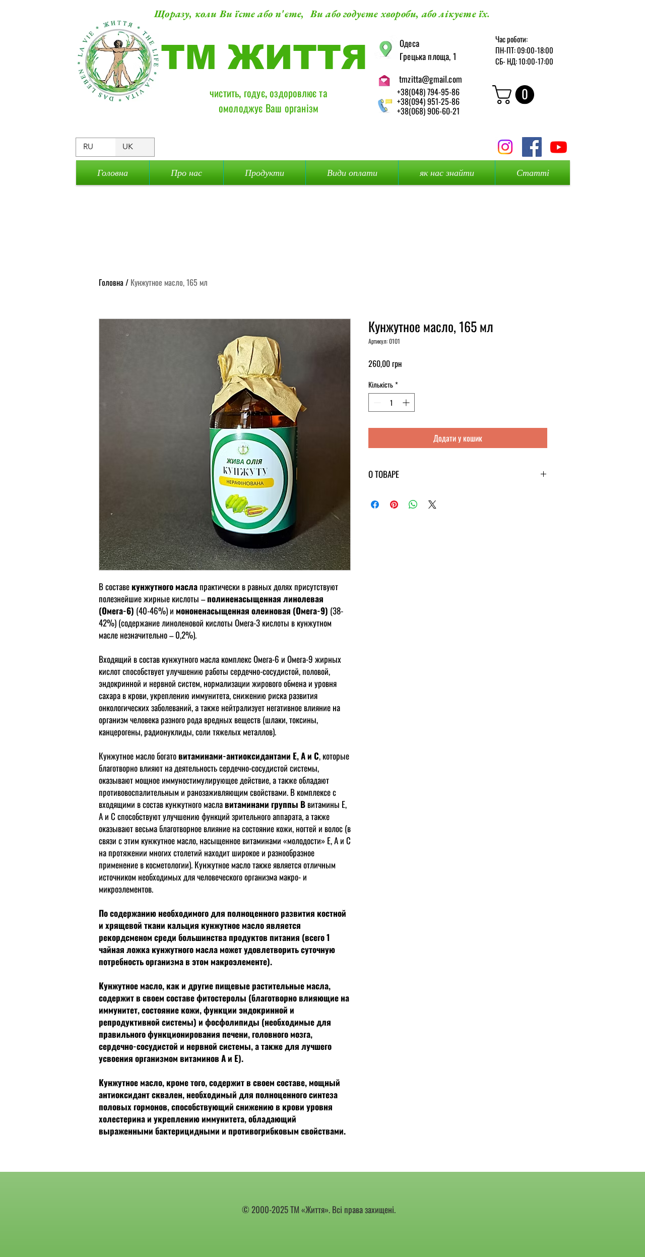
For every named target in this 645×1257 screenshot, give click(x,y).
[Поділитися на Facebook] (375, 504)
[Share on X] (432, 504)
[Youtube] (558, 147)
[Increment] (407, 402)
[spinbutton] (391, 402)
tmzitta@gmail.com (430, 79)
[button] (515, 94)
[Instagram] (505, 147)
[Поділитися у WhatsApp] (413, 504)
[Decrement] (376, 402)
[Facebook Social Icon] (532, 147)
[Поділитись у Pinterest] (394, 504)
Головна (111, 282)
